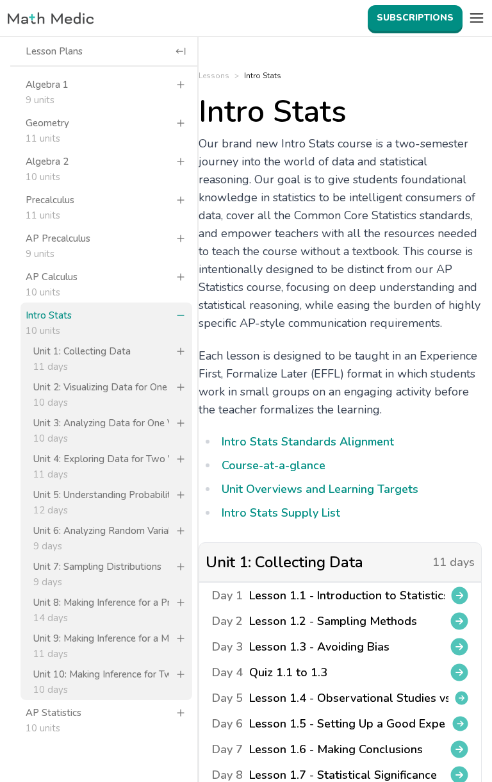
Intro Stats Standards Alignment (308, 441)
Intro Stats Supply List (281, 512)
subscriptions (415, 18)
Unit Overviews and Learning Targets (320, 489)
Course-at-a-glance (273, 465)
